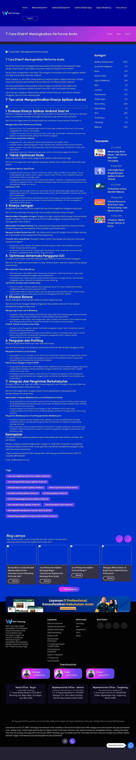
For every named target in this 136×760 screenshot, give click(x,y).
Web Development (39, 8)
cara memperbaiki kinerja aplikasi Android (27, 482)
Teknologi (80, 623)
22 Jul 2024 (115, 147)
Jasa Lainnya (121, 8)
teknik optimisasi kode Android (63, 487)
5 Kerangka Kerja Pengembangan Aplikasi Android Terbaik (116, 174)
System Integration (55, 655)
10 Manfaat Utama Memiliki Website (117, 190)
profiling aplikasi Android (55, 493)
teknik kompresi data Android (58, 505)
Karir (78, 627)
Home (24, 8)
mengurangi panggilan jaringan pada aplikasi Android (32, 516)
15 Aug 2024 (116, 166)
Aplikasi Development (61, 8)
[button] (127, 538)
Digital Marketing (103, 8)
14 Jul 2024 (115, 185)
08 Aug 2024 (116, 197)
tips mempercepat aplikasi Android (24, 505)
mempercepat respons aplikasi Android (25, 487)
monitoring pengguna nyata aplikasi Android (28, 499)
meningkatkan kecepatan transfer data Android (29, 510)
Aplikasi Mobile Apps (83, 8)
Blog (118, 34)
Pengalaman (81, 630)
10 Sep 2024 (116, 216)
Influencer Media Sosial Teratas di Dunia (116, 223)
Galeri (78, 636)
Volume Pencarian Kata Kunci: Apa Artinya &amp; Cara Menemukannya (117, 206)
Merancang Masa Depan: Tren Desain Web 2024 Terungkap (117, 156)
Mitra (78, 633)
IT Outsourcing (52, 658)
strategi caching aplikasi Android (23, 493)
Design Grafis (52, 636)
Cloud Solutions (53, 661)
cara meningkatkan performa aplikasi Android (28, 476)
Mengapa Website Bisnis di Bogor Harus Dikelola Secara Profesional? (83, 571)
